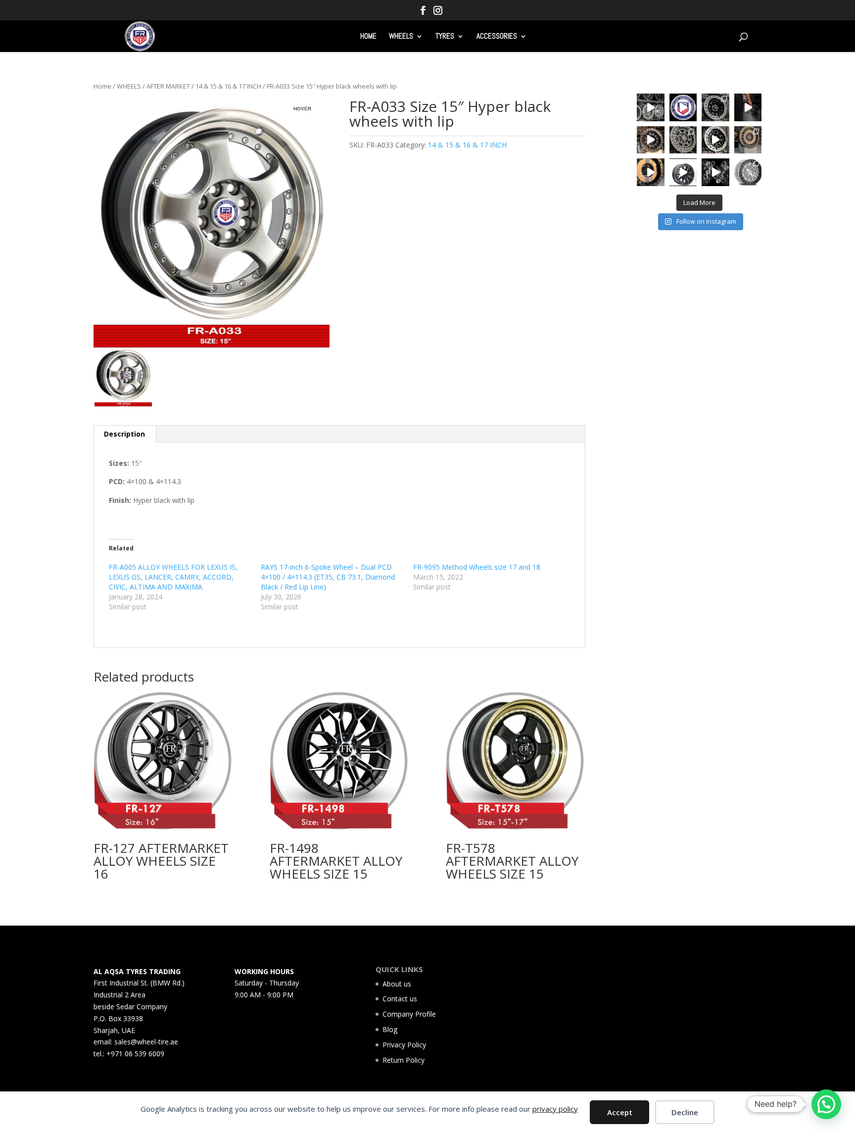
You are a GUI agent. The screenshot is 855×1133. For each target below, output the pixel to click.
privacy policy (555, 1109)
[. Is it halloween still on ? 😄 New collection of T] (748, 107)
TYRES (444, 37)
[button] (826, 1104)
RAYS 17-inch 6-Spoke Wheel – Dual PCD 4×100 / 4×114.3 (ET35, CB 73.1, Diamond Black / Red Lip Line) (328, 576)
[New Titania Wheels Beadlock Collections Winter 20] (748, 172)
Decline (684, 1112)
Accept (619, 1112)
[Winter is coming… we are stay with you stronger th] (715, 172)
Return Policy (403, 1060)
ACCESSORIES (496, 37)
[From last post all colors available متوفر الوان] (683, 140)
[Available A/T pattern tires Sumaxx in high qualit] (683, 107)
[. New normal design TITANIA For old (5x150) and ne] (748, 140)
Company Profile (409, 1014)
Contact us (399, 998)
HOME (368, 37)
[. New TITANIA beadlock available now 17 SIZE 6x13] (651, 172)
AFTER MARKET (168, 86)
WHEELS (401, 37)
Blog (389, 1029)
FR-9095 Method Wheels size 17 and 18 (476, 567)
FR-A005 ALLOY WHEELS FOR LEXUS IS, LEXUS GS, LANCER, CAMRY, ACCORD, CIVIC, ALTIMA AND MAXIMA (173, 576)
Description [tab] (124, 434)
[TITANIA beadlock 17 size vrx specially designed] (683, 172)
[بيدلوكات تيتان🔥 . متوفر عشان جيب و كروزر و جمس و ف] (651, 107)
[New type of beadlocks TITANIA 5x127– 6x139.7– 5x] (715, 107)
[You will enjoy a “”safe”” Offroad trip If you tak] (715, 140)
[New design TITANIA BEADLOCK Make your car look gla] (651, 140)
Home (102, 86)
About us (396, 983)
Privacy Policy (404, 1044)
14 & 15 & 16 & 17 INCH (228, 86)
